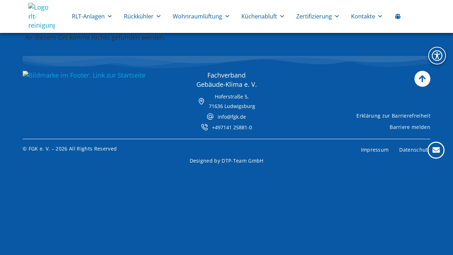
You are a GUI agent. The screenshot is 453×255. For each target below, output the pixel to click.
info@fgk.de (232, 116)
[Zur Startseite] (41, 25)
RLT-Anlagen (88, 16)
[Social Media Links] (398, 16)
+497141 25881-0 (232, 127)
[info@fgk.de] (210, 116)
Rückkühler (139, 16)
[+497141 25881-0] (204, 127)
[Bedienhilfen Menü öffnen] (437, 55)
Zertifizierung (314, 16)
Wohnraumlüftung (197, 16)
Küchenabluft (259, 16)
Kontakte (363, 16)
